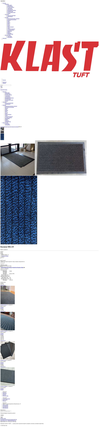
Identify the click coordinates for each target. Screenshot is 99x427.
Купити (2, 261)
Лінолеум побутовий (11, 15)
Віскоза (8, 22)
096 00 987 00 (14, 419)
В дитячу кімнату (10, 7)
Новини (4, 83)
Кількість (19, 267)
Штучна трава (8, 35)
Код (16, 267)
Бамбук (8, 32)
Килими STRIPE (3, 386)
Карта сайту (5, 399)
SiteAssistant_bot (3, 420)
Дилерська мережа (6, 398)
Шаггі (8, 23)
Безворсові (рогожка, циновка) (13, 18)
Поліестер (9, 33)
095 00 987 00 (5, 406)
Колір (2, 267)
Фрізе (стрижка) (10, 26)
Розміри (2, 307)
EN (1, 418)
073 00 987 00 (5, 405)
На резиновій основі (11, 12)
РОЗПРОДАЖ (10, 11)
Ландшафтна (9, 37)
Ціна (22, 267)
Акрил (8, 27)
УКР (1, 417)
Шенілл (8, 20)
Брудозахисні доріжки (11, 10)
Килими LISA (3, 360)
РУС (3, 418)
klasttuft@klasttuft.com (11, 420)
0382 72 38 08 (5, 404)
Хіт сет (8, 24)
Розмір (13, 267)
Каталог (4, 3)
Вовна (8, 25)
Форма (5, 267)
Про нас (4, 400)
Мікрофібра (9, 31)
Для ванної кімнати (11, 28)
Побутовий (9, 5)
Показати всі (2, 285)
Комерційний (10, 6)
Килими (6, 17)
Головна (2, 126)
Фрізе (8, 21)
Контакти (4, 38)
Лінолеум (7, 14)
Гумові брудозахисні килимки (13, 126)
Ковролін (7, 4)
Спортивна (9, 36)
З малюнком (9, 8)
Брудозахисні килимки (11, 19)
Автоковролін (10, 9)
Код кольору (9, 267)
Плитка (8, 13)
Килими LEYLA (3, 304)
